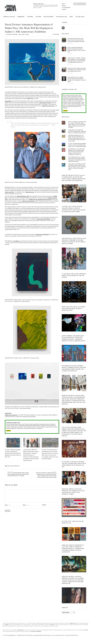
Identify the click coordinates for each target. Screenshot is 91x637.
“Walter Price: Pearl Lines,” (28, 201)
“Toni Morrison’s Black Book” (43, 219)
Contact (64, 9)
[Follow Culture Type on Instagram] (63, 29)
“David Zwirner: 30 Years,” (45, 102)
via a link (52, 624)
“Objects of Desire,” (30, 192)
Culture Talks (79, 16)
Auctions (38, 16)
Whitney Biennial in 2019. (23, 196)
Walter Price (16, 465)
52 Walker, (16, 241)
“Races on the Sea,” (9, 192)
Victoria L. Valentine (11, 34)
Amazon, (7, 624)
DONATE (8, 430)
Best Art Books (48, 16)
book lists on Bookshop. (36, 631)
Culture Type (11, 635)
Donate (64, 5)
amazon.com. (73, 623)
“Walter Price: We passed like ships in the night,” (40, 199)
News (71, 16)
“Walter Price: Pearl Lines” (48, 106)
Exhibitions (20, 16)
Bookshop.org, (21, 630)
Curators (30, 16)
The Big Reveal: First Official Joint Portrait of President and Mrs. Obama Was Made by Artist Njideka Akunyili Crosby (77, 131)
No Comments (56, 34)
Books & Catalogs (9, 16)
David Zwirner (8, 101)
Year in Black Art (61, 16)
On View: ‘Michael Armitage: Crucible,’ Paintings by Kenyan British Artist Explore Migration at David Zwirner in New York (13, 453)
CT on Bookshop (66, 7)
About (63, 3)
